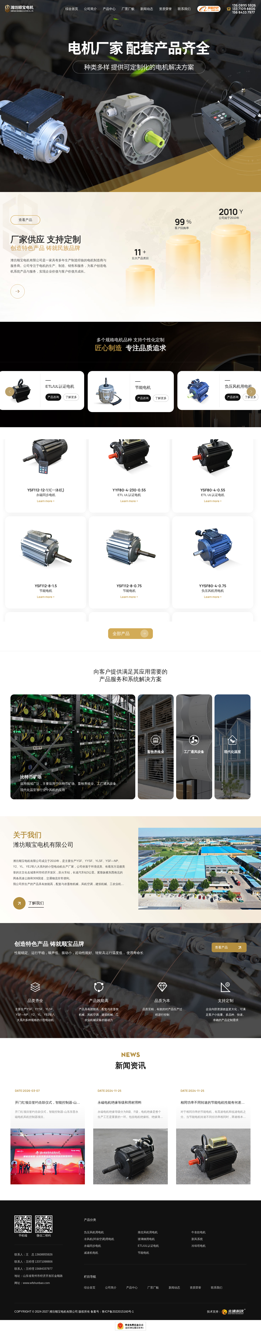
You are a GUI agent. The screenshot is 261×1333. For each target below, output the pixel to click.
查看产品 (25, 220)
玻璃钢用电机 (146, 1239)
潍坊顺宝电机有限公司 (63, 1311)
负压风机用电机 (148, 387)
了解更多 (71, 397)
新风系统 (197, 1239)
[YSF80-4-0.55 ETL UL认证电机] (212, 546)
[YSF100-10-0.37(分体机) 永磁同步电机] (45, 450)
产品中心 (109, 9)
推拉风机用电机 (238, 386)
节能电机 (53, 386)
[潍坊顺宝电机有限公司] (19, 9)
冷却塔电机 (198, 1245)
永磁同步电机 (92, 1245)
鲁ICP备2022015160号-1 (118, 1311)
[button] (9, 391)
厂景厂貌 (128, 9)
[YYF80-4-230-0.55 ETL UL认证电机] (129, 546)
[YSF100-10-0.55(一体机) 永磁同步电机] (212, 450)
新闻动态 (146, 9)
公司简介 (90, 9)
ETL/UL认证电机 (148, 1245)
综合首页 (71, 9)
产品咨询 (53, 397)
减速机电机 (91, 1252)
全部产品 (121, 633)
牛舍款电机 (198, 1232)
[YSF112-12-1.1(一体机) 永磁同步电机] (45, 546)
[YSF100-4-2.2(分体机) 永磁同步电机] (129, 450)
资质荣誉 (165, 9)
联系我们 (184, 9)
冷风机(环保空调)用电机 (99, 1239)
